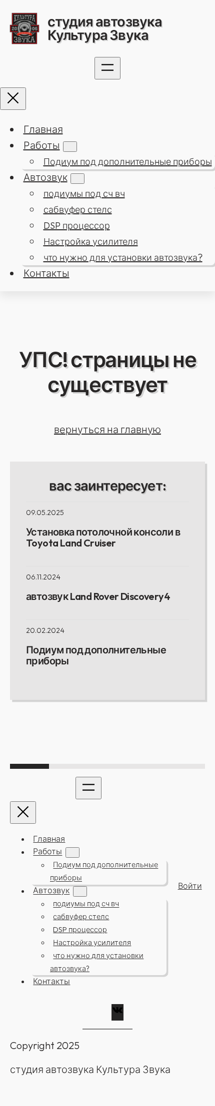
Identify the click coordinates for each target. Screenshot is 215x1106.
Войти (190, 886)
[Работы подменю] (70, 146)
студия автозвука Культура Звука (105, 28)
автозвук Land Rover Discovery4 (98, 596)
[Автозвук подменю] (77, 178)
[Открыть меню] (107, 68)
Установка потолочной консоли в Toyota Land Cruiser (103, 538)
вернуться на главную (107, 429)
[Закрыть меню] (13, 98)
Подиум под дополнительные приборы (96, 655)
